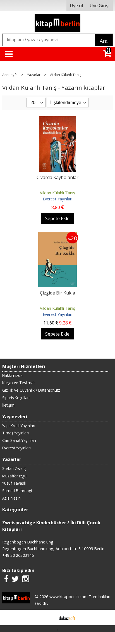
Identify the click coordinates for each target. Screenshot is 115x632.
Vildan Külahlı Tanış (57, 192)
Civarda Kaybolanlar (57, 177)
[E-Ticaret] (67, 618)
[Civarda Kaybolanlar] (57, 120)
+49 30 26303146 (18, 555)
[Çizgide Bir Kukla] (57, 235)
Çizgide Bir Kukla (57, 293)
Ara (103, 41)
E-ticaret (49, 618)
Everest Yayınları (57, 199)
